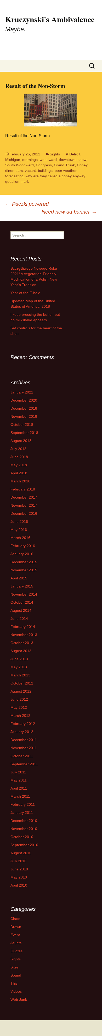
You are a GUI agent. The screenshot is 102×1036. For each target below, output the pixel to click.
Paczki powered (27, 204)
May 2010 (18, 877)
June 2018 (19, 457)
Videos (16, 991)
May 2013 (18, 667)
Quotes (16, 951)
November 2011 (23, 748)
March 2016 (20, 538)
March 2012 (20, 715)
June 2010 (19, 869)
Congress (44, 165)
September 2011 (24, 764)
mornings (30, 159)
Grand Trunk (64, 165)
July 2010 (18, 861)
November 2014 (23, 594)
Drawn (15, 927)
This (14, 983)
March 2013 (20, 675)
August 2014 (20, 610)
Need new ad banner (69, 212)
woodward (48, 159)
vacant (30, 170)
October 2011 (21, 756)
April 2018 (18, 473)
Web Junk (18, 999)
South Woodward (19, 165)
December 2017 (23, 497)
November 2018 (23, 416)
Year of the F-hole (25, 293)
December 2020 (23, 400)
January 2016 (21, 554)
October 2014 (21, 602)
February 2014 (22, 627)
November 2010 (23, 829)
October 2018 (21, 424)
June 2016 (19, 521)
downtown (67, 159)
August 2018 (20, 441)
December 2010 (23, 821)
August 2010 (20, 853)
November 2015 (23, 570)
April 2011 (18, 788)
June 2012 (19, 699)
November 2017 (23, 505)
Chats (15, 919)
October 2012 (21, 683)
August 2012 (20, 691)
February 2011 (22, 804)
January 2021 (21, 392)
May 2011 (18, 780)
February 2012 (22, 724)
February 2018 (22, 489)
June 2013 (19, 659)
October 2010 (21, 837)
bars (19, 170)
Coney (82, 165)
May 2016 (18, 530)
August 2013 (20, 651)
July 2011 (18, 772)
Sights (55, 154)
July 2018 (18, 449)
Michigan (12, 159)
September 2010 (24, 845)
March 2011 (20, 796)
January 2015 (21, 586)
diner (9, 170)
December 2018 (23, 408)
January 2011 (21, 812)
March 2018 (20, 481)
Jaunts (15, 943)
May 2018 (18, 465)
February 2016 (22, 546)
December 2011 (23, 740)
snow (82, 159)
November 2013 (23, 635)
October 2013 (21, 643)
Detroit (74, 154)
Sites (14, 967)
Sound (15, 975)
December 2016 (23, 513)
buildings (45, 170)
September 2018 (24, 433)
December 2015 (23, 562)
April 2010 (18, 885)
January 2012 (21, 732)
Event (15, 935)
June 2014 (19, 618)
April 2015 (18, 578)
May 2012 (18, 707)
